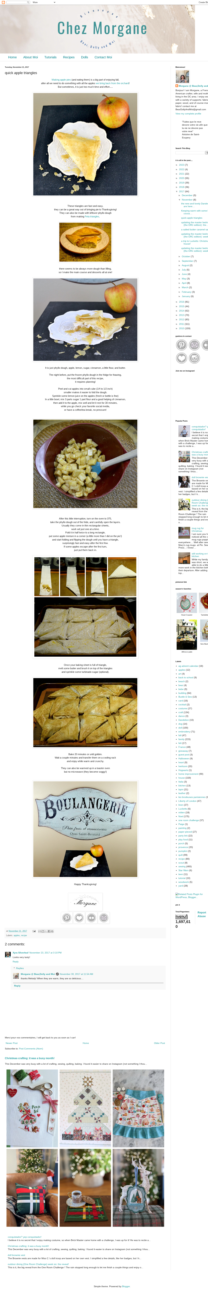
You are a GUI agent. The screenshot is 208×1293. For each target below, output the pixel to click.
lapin (180, 789)
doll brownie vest (16, 1255)
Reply (16, 961)
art (179, 673)
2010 (182, 328)
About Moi (30, 57)
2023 (182, 165)
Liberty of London (187, 801)
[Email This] (39, 931)
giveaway (183, 751)
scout (181, 862)
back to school (185, 677)
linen (180, 805)
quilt (180, 855)
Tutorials (50, 57)
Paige (181, 824)
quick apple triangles (191, 218)
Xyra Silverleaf (20, 952)
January (186, 296)
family (181, 739)
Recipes (69, 57)
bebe (181, 689)
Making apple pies (62, 79)
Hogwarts (183, 770)
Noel (180, 816)
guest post (183, 754)
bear (180, 685)
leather (182, 793)
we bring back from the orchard (112, 83)
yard (180, 885)
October (186, 256)
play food (183, 839)
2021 (182, 173)
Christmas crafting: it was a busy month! (29, 1058)
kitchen (182, 785)
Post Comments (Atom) (31, 1048)
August (186, 265)
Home (12, 57)
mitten (181, 812)
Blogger (126, 1286)
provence (183, 847)
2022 (182, 169)
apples (17, 935)
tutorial (181, 878)
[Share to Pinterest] (52, 931)
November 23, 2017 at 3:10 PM (45, 952)
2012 (182, 319)
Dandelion (183, 720)
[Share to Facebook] (49, 931)
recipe (24, 935)
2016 (182, 301)
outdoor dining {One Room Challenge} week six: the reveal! (38, 1264)
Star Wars (183, 870)
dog (180, 724)
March (185, 287)
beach (181, 681)
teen (180, 874)
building (182, 693)
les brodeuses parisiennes (191, 797)
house (181, 777)
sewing (182, 866)
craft (180, 712)
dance (181, 716)
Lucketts (182, 808)
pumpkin (182, 851)
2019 (182, 182)
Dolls (84, 57)
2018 (182, 187)
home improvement (188, 774)
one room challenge (188, 820)
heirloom (182, 766)
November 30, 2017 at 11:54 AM (76, 974)
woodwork (183, 882)
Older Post (159, 1043)
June (185, 274)
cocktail (182, 704)
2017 (182, 191)
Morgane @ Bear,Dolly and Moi (38, 974)
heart (181, 762)
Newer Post (12, 1043)
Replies (20, 968)
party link (183, 835)
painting (182, 828)
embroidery (184, 731)
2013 (182, 315)
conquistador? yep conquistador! (24, 1237)
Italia (180, 781)
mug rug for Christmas (198, 529)
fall (179, 735)
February (187, 292)
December (187, 195)
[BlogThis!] (43, 931)
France (182, 747)
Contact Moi (103, 57)
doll (180, 727)
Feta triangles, (92, 216)
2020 (182, 178)
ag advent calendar (188, 666)
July (184, 269)
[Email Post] (34, 931)
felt (180, 743)
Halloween (183, 758)
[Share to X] (46, 931)
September (188, 261)
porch (181, 843)
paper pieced (185, 831)
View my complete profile (188, 113)
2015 (182, 306)
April (184, 283)
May (184, 278)
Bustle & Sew (185, 696)
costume (182, 708)
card (180, 700)
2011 (182, 324)
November (187, 199)
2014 (182, 310)
